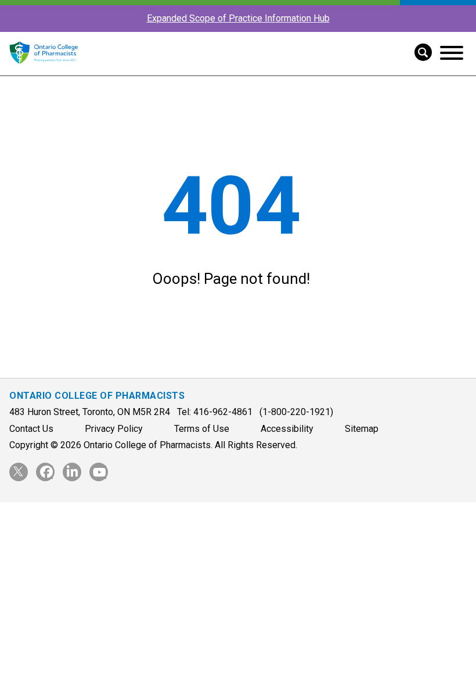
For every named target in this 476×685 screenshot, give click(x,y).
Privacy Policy (114, 428)
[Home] (43, 69)
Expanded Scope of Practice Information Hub (238, 18)
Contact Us (31, 428)
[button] (418, 51)
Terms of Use (201, 428)
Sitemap (361, 428)
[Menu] (451, 53)
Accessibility (287, 428)
